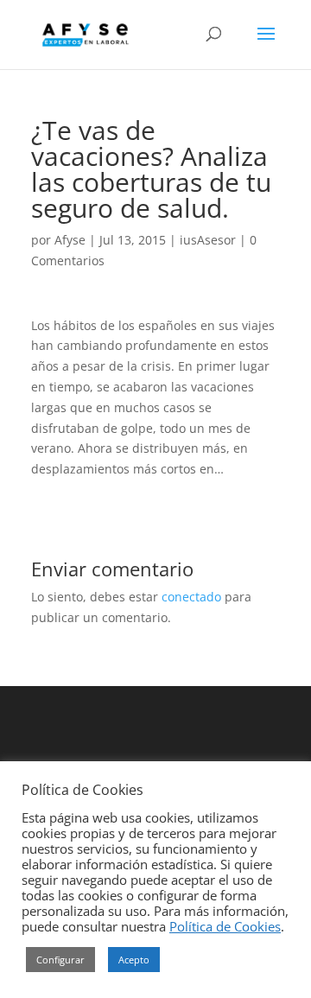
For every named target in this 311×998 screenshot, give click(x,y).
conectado (191, 596)
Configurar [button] (60, 959)
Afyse (70, 240)
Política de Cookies (225, 926)
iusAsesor (208, 240)
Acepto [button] (133, 959)
